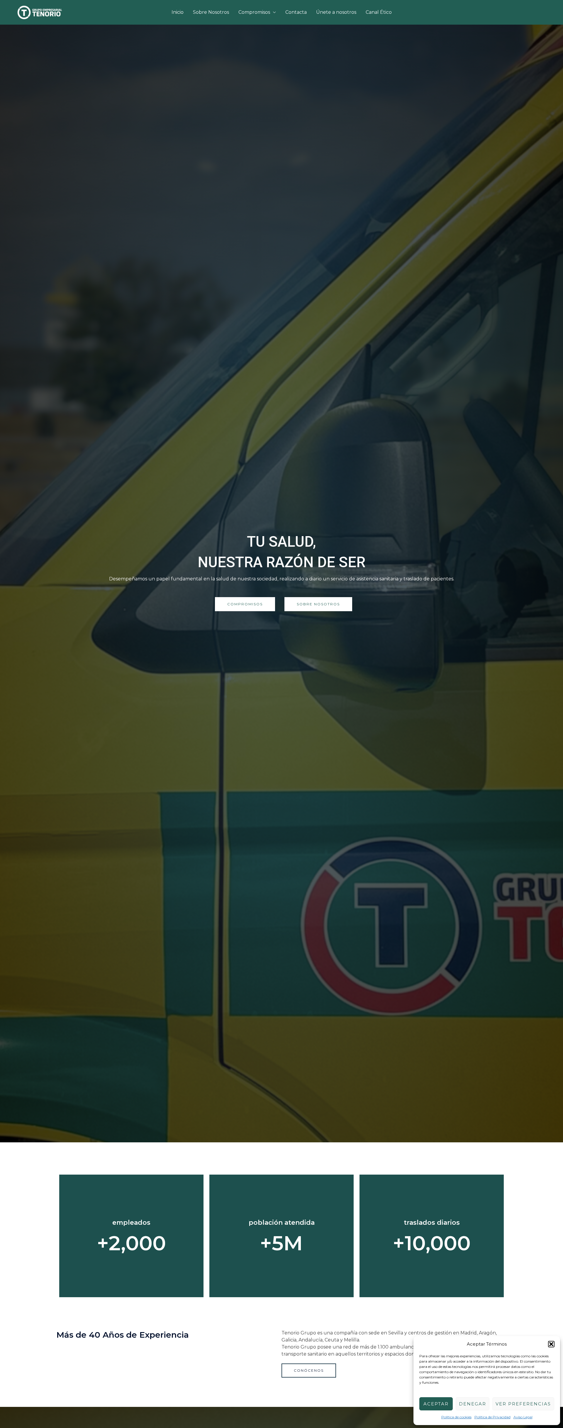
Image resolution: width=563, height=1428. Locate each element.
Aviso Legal (523, 1417)
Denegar (472, 1404)
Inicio (178, 12)
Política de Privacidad (492, 1417)
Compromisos (254, 12)
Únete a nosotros (336, 12)
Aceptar (436, 1404)
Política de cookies (456, 1417)
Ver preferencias (523, 1404)
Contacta (296, 12)
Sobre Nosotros (211, 12)
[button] (551, 1344)
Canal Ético (379, 12)
